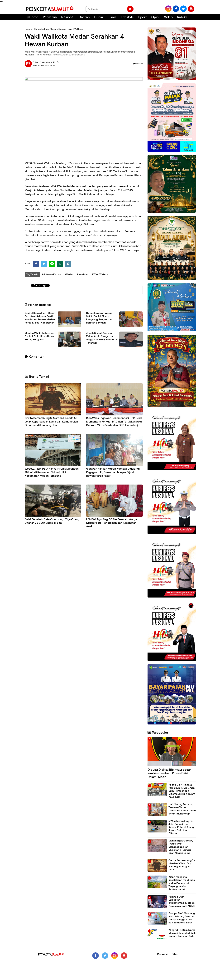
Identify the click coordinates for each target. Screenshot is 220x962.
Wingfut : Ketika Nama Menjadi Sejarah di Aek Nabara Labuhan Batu (182, 933)
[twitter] (183, 8)
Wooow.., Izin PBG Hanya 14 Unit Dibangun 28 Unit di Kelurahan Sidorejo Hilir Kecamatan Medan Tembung (52, 472)
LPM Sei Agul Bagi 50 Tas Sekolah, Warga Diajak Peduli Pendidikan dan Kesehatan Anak (111, 523)
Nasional (67, 17)
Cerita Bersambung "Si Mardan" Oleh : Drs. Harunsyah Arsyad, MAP (181, 865)
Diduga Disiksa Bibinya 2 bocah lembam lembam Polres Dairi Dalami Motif (169, 773)
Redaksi (162, 954)
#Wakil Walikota (100, 274)
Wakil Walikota (76, 29)
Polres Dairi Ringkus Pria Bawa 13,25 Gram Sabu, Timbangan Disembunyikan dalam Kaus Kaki (181, 791)
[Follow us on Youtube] (124, 955)
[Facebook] (36, 264)
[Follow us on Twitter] (105, 955)
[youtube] (191, 8)
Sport (142, 17)
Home (33, 17)
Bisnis (111, 17)
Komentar (139, 64)
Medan (53, 29)
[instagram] (168, 8)
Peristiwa (50, 17)
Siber (175, 954)
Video (168, 17)
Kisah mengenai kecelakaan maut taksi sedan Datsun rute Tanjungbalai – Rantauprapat (181, 883)
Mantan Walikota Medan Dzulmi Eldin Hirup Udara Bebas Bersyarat (39, 336)
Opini (155, 17)
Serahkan (62, 29)
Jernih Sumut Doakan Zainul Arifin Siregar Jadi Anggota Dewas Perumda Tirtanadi (101, 338)
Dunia (98, 17)
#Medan (69, 274)
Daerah (84, 17)
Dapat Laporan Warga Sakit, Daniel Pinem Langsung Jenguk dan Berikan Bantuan (99, 317)
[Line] (52, 264)
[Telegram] (68, 264)
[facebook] (176, 8)
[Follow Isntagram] (114, 955)
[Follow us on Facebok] (95, 955)
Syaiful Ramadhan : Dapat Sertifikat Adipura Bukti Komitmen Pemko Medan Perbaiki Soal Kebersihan (40, 317)
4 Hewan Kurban (40, 29)
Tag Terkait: (32, 274)
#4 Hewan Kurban (51, 274)
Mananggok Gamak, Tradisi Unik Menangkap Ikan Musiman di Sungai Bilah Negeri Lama (180, 847)
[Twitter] (44, 264)
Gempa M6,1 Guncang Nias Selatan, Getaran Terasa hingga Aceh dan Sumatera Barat (181, 918)
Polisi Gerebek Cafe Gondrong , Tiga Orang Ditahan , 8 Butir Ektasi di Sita (52, 521)
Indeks (182, 17)
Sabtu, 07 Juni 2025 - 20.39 (44, 65)
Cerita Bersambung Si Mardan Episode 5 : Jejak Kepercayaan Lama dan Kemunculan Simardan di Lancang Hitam (51, 421)
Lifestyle (127, 17)
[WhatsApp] (60, 264)
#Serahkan (82, 274)
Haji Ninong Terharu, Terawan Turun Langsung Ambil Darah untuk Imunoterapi (182, 809)
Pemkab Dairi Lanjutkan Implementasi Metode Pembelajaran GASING (181, 901)
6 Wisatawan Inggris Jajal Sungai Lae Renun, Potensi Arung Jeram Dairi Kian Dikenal (181, 827)
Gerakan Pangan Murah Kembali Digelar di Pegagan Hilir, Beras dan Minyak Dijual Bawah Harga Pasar (113, 472)
